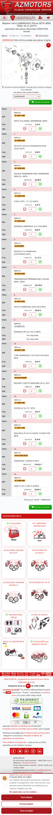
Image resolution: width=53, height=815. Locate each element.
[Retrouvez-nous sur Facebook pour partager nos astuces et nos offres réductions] (13, 750)
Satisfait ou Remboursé (21, 726)
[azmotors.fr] (22, 18)
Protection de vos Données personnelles (20, 729)
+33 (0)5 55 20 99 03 (28, 763)
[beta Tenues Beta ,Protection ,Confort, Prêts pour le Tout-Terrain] (13, 627)
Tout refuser (26, 797)
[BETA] (39, 656)
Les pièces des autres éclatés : (27, 92)
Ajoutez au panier (42, 102)
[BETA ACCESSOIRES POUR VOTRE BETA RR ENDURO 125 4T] (39, 594)
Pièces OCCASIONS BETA (13, 641)
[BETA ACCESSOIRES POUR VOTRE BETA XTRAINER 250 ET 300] (13, 597)
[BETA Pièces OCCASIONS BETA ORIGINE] (13, 651)
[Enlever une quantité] (25, 128)
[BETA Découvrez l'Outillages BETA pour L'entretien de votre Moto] (13, 533)
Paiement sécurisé (26, 682)
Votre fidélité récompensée (14, 742)
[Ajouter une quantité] (40, 128)
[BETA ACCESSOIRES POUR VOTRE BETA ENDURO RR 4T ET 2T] (13, 565)
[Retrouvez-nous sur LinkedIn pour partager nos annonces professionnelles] (39, 750)
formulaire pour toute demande (30, 772)
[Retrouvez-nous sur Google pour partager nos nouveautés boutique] (26, 750)
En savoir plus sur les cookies (24, 792)
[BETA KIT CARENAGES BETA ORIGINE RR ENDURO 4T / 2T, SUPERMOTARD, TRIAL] (39, 535)
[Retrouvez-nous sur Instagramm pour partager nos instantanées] (33, 750)
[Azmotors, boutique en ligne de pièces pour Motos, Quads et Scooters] (26, 6)
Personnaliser (26, 804)
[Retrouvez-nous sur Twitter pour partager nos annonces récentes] (20, 750)
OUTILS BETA (15, 523)
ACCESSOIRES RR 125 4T (39, 582)
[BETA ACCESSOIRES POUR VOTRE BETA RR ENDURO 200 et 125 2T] (39, 565)
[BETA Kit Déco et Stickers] (39, 623)
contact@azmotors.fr (43, 770)
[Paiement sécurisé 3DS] (26, 711)
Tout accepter (26, 811)
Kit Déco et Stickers (39, 614)
